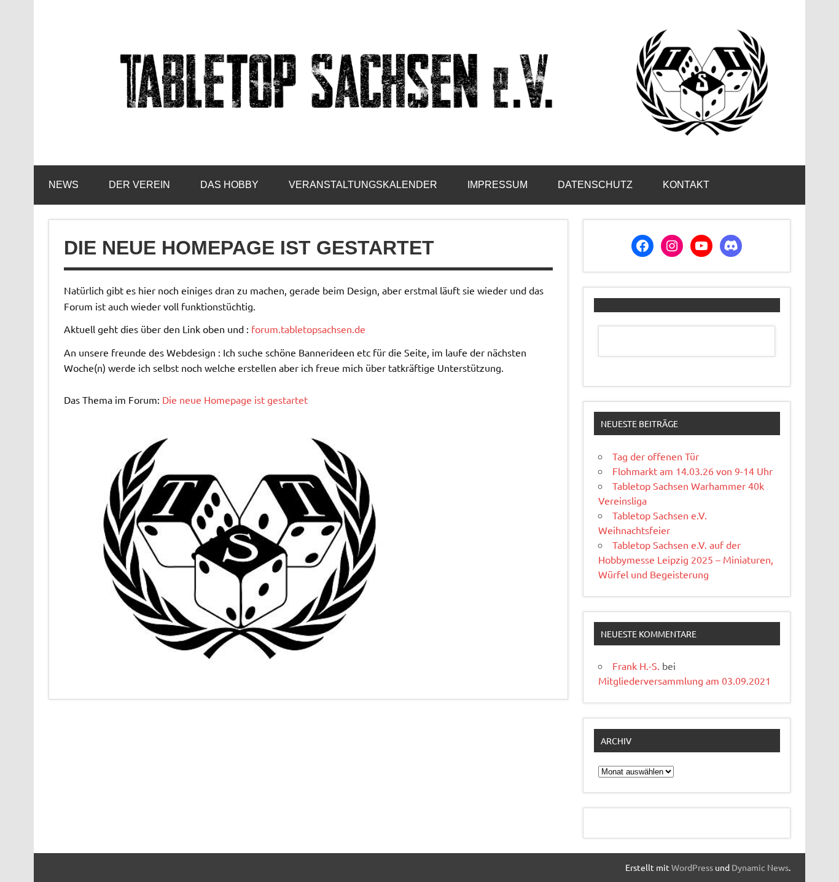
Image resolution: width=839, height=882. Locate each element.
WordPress (692, 867)
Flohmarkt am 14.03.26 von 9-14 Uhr (692, 471)
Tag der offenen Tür (655, 456)
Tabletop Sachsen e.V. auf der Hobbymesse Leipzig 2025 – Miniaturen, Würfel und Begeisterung (685, 559)
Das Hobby (229, 184)
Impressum (497, 184)
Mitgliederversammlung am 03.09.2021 (684, 680)
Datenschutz (595, 184)
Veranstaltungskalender (363, 184)
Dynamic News (760, 867)
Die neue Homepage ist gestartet (235, 399)
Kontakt (686, 184)
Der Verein (139, 184)
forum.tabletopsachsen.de (308, 329)
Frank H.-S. (636, 666)
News (64, 184)
